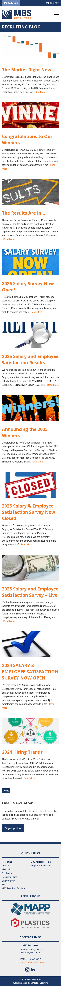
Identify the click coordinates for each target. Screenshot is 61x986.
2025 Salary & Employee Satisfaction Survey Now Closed (28, 512)
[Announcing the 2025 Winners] (30, 408)
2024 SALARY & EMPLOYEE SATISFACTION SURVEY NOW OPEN (30, 671)
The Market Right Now (26, 70)
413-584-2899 (52, 3)
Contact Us (7, 865)
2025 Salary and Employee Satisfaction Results (30, 359)
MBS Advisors (11, 3)
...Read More (40, 92)
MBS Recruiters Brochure (13, 888)
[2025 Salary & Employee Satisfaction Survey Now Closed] (30, 485)
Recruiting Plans (9, 877)
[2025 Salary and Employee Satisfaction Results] (30, 335)
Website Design (20, 983)
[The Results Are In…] (30, 192)
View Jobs (7, 869)
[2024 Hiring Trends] (30, 731)
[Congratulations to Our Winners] (30, 115)
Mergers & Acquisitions (41, 865)
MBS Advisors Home (40, 862)
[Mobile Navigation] (56, 14)
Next (6, 790)
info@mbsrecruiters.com (33, 962)
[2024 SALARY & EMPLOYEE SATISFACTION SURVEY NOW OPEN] (30, 644)
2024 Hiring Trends (22, 752)
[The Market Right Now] (30, 48)
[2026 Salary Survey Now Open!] (30, 262)
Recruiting (7, 862)
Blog (4, 884)
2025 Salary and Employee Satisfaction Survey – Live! (30, 592)
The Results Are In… (23, 213)
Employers (7, 873)
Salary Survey (8, 881)
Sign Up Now (13, 828)
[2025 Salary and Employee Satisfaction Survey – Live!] (30, 568)
